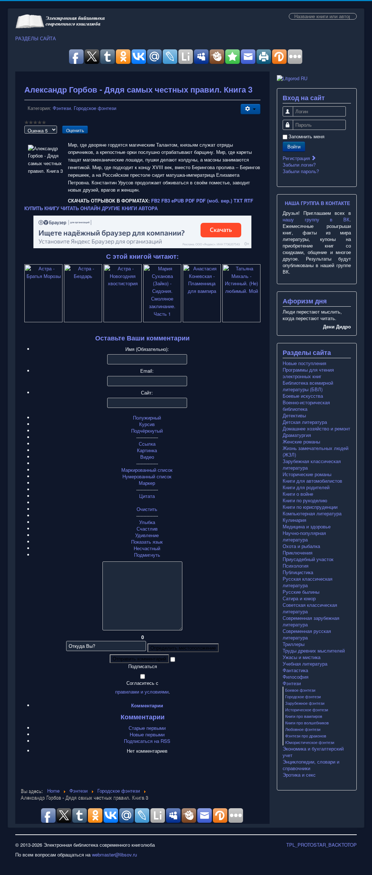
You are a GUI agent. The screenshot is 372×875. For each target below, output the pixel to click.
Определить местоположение (183, 647)
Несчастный (147, 548)
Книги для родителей (306, 487)
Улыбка (147, 522)
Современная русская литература (307, 634)
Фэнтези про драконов (305, 736)
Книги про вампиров (303, 716)
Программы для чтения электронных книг (308, 373)
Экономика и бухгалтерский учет (313, 752)
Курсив (147, 424)
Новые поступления (304, 363)
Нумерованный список (146, 476)
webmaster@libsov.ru (114, 854)
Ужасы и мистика (301, 657)
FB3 (165, 200)
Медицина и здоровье (307, 526)
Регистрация (297, 158)
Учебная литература (305, 664)
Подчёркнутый (147, 430)
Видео (147, 456)
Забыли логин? (299, 164)
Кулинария (294, 520)
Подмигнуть (147, 554)
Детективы (294, 415)
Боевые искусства (303, 396)
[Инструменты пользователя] (250, 109)
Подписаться (142, 666)
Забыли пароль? (301, 171)
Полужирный (147, 417)
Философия (295, 677)
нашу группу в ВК (316, 219)
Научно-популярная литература (304, 536)
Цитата (147, 495)
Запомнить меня (306, 136)
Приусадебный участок (308, 559)
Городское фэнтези (303, 696)
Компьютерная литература (312, 513)
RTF (248, 200)
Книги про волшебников (307, 722)
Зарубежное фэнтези (304, 703)
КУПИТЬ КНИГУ (41, 208)
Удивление (147, 535)
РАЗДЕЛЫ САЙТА (35, 38)
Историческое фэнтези (306, 709)
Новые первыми (147, 734)
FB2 (155, 200)
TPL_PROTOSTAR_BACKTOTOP (321, 844)
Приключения (297, 552)
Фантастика (295, 670)
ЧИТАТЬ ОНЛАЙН (80, 208)
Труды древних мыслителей (314, 650)
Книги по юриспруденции (310, 507)
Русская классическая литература (307, 582)
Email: (147, 371)
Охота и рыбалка (301, 546)
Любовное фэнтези (302, 729)
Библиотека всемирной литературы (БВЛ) (308, 386)
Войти (293, 146)
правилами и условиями (142, 691)
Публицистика (298, 572)
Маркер (147, 482)
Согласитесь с (142, 683)
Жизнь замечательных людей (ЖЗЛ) (315, 451)
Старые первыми (147, 727)
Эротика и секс (299, 775)
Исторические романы (307, 474)
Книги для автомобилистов (312, 481)
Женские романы (301, 441)
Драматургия (297, 435)
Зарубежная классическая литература (312, 464)
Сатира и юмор (299, 598)
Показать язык (147, 541)
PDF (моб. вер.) (214, 200)
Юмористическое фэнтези (309, 742)
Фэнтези (292, 683)
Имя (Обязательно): (147, 349)
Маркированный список (147, 469)
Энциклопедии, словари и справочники (311, 765)
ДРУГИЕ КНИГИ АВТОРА (130, 208)
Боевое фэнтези (300, 690)
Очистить (147, 509)
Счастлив (147, 528)
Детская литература (305, 422)
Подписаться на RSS (147, 740)
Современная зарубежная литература (311, 621)
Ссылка (147, 443)
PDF (190, 200)
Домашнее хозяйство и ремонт (316, 428)
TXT (238, 200)
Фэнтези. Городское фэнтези (84, 108)
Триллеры (293, 644)
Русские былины (301, 592)
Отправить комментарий (139, 658)
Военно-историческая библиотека (306, 405)
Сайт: (147, 392)
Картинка (147, 450)
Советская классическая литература (310, 608)
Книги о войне (298, 494)
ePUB (177, 200)
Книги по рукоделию (305, 500)
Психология (295, 566)
